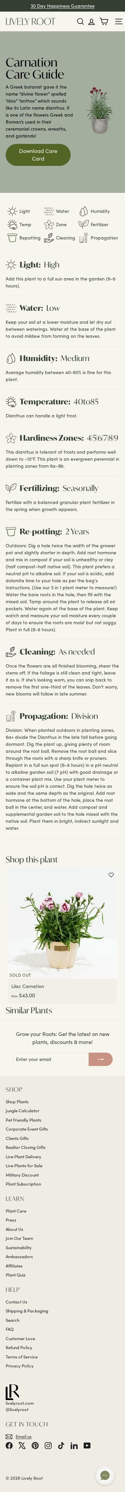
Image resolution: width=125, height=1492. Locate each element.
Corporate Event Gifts (27, 1129)
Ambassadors (19, 1256)
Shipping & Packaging (27, 1311)
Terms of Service (22, 1357)
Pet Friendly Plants (23, 1120)
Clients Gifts (17, 1138)
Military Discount (22, 1175)
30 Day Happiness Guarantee (63, 6)
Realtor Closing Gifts (26, 1147)
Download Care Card (38, 154)
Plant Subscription (23, 1184)
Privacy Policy (20, 1366)
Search (12, 1320)
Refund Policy (19, 1347)
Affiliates (14, 1266)
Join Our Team (19, 1238)
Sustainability (19, 1247)
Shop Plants (17, 1102)
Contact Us (16, 1302)
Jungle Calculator (22, 1111)
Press (11, 1220)
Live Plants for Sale (24, 1166)
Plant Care (16, 1211)
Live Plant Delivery (23, 1157)
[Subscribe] (101, 1059)
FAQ (10, 1329)
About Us (14, 1229)
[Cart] (105, 21)
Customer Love (20, 1338)
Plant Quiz (15, 1275)
